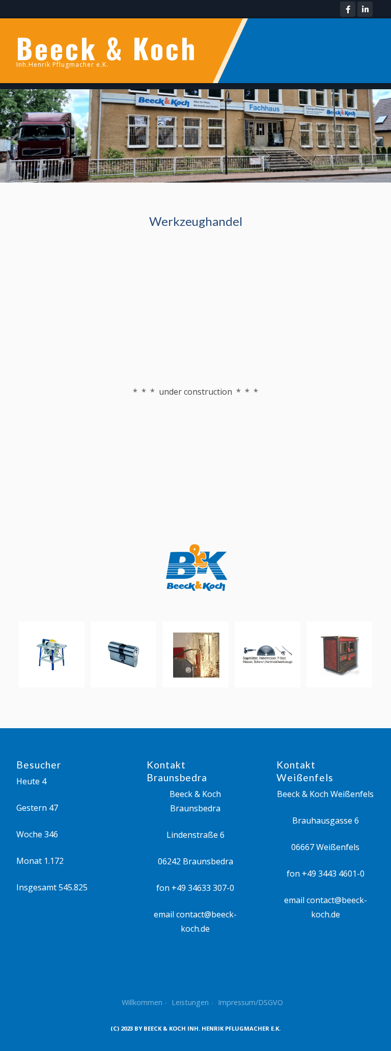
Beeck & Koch (106, 47)
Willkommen (142, 1002)
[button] (355, 169)
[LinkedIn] (365, 9)
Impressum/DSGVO (250, 1002)
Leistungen (190, 1002)
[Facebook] (347, 9)
